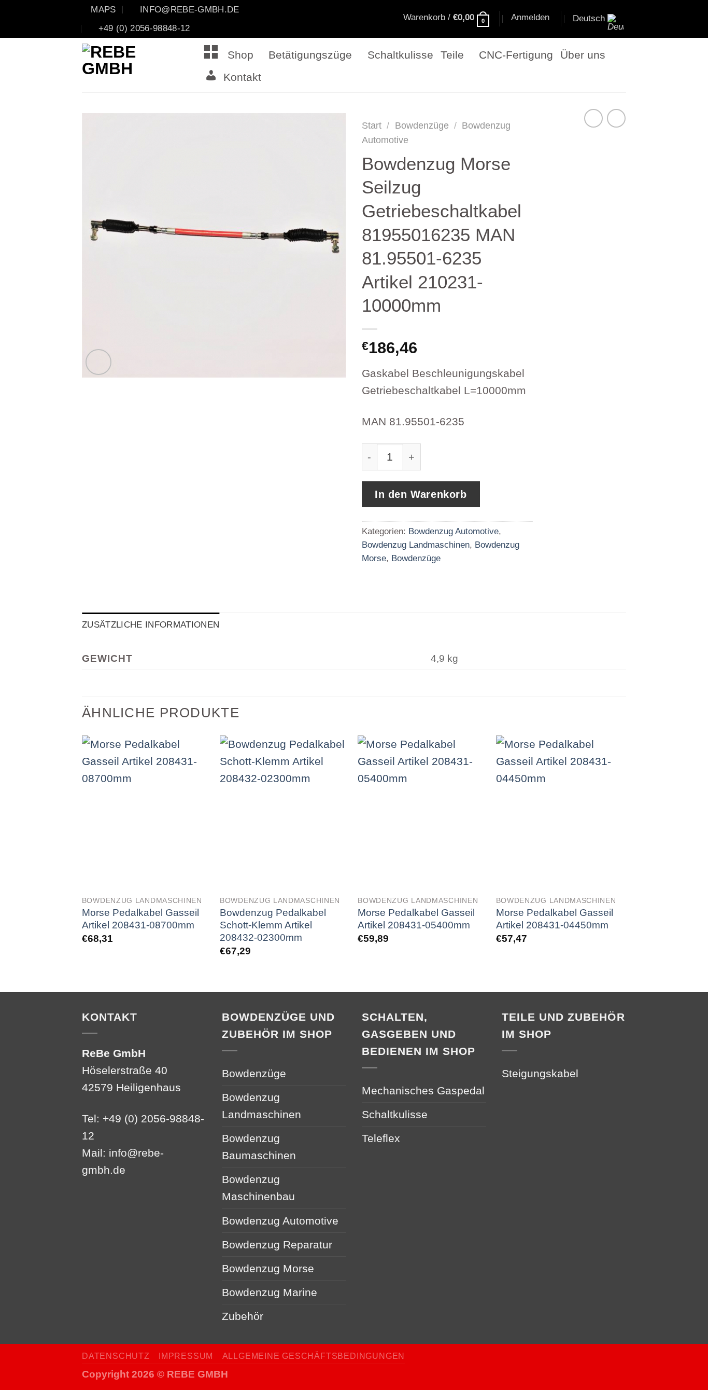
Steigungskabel (540, 1073)
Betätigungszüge (310, 55)
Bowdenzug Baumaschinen (259, 1146)
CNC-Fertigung (516, 55)
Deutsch (589, 18)
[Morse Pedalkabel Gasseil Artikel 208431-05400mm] (422, 812)
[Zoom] (98, 362)
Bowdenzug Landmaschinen (416, 544)
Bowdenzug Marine (269, 1292)
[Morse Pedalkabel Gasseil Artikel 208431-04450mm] (560, 812)
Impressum (186, 1356)
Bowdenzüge (422, 125)
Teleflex (381, 1138)
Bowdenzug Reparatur (277, 1244)
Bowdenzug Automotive (453, 531)
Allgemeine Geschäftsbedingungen (313, 1356)
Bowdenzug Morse (268, 1268)
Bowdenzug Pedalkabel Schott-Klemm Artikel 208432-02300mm (273, 925)
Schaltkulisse (400, 55)
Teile (452, 55)
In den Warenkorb (421, 494)
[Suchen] (354, 19)
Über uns (582, 55)
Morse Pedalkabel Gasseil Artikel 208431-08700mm (140, 918)
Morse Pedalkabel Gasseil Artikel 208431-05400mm (416, 918)
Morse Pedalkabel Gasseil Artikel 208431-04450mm (554, 918)
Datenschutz (116, 1356)
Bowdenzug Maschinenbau (258, 1187)
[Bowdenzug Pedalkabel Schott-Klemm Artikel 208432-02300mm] (284, 812)
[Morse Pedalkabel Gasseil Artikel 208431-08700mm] (146, 812)
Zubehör (242, 1316)
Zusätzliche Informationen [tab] (150, 624)
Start (371, 125)
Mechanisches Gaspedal (423, 1090)
